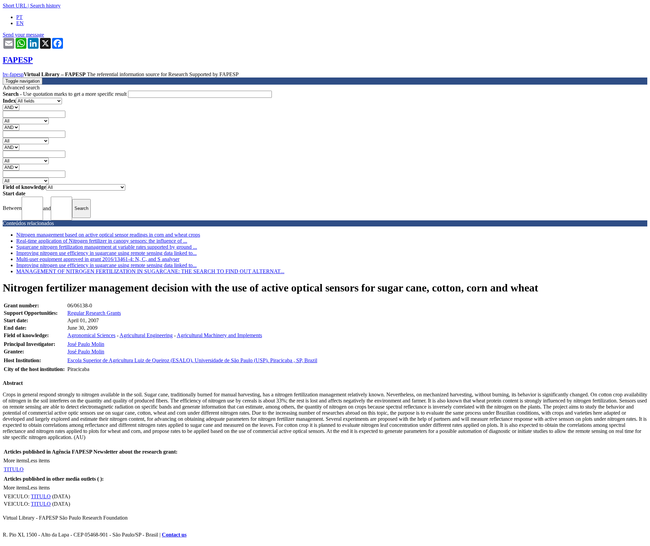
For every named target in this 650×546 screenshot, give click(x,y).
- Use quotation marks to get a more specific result (65, 94)
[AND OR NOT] (11, 107)
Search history (45, 5)
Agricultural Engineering (146, 335)
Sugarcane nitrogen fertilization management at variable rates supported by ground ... (106, 247)
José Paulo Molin (85, 344)
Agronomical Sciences (91, 335)
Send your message (23, 35)
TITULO (14, 469)
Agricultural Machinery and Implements (219, 335)
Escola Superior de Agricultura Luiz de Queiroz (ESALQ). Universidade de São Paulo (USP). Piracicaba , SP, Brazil (192, 360)
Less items (38, 460)
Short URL (14, 5)
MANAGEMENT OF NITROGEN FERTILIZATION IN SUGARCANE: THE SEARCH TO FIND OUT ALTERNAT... (150, 271)
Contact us (174, 535)
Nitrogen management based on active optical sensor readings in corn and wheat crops (108, 235)
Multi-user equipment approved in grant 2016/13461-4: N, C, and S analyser (97, 259)
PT (19, 17)
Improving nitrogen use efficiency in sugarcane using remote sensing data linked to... (106, 253)
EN (20, 23)
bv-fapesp (13, 74)
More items (15, 460)
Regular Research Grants (94, 313)
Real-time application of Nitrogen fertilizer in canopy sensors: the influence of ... (101, 241)
